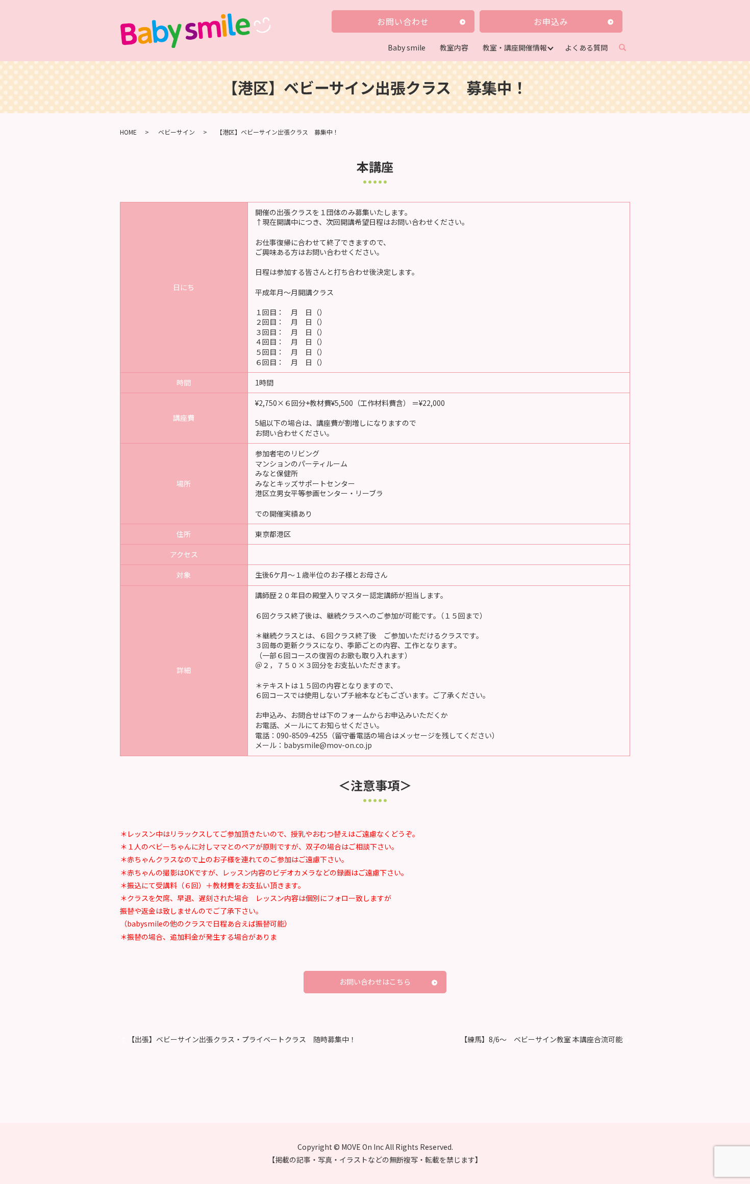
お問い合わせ (403, 21)
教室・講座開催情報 (515, 47)
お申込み (551, 21)
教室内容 (454, 47)
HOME (128, 131)
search (626, 48)
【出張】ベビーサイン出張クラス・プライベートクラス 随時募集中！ (242, 1039)
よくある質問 (586, 47)
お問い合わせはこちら (375, 981)
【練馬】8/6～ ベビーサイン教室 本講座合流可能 (541, 1039)
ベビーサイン (176, 131)
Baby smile (407, 47)
